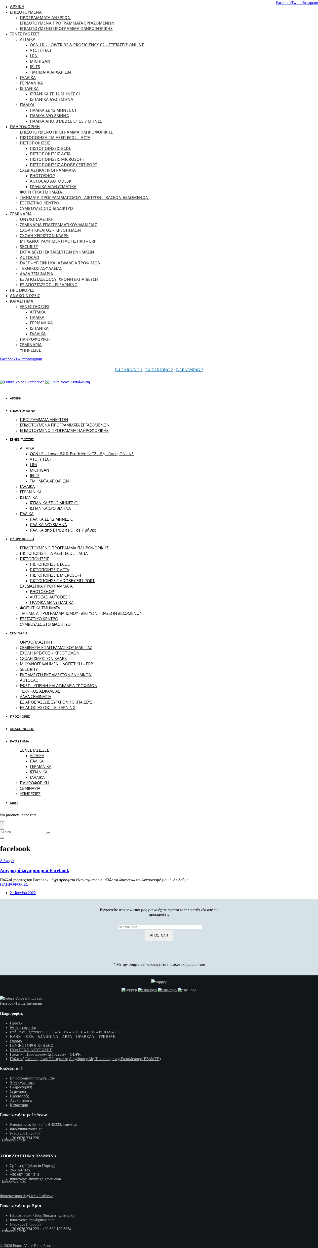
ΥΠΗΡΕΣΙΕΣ (30, 350)
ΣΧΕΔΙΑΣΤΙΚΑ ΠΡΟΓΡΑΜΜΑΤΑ (48, 170)
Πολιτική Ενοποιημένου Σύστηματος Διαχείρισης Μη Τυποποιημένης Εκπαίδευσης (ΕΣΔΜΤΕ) (85, 1059)
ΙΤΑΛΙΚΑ (27, 105)
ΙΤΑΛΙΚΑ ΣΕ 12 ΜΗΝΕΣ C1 (53, 110)
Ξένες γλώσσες (22, 1082)
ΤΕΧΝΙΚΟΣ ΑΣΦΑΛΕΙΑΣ (41, 268)
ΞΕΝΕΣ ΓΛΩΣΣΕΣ (25, 34)
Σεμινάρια (18, 1091)
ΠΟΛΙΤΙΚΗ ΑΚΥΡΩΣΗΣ (31, 1050)
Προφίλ (16, 1023)
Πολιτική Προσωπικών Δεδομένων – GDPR (45, 1054)
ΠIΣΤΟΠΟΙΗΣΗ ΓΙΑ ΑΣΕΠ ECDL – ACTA (55, 137)
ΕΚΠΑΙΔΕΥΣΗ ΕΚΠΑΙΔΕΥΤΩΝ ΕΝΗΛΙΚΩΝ (57, 252)
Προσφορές (19, 1096)
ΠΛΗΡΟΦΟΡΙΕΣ (14, 884)
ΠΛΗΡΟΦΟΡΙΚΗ (25, 126)
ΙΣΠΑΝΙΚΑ (29, 88)
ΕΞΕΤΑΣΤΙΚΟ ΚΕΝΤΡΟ (39, 203)
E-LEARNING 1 (129, 370)
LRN (34, 55)
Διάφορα (7, 861)
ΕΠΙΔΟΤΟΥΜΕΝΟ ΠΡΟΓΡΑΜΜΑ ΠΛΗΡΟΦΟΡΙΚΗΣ (66, 28)
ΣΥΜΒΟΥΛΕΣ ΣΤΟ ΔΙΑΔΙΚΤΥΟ (46, 208)
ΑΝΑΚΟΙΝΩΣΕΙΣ (25, 295)
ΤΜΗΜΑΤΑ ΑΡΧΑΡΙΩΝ (50, 72)
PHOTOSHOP (42, 175)
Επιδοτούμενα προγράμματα (32, 1078)
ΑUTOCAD (29, 257)
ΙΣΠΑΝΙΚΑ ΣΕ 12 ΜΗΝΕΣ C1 (55, 94)
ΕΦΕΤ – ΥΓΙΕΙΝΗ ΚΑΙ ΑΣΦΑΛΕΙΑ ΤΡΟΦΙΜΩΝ (60, 263)
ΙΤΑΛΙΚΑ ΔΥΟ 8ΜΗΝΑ (49, 115)
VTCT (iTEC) (40, 50)
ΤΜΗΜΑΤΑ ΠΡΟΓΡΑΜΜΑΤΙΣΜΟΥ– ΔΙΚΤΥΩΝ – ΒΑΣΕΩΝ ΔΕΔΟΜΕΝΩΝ (84, 197)
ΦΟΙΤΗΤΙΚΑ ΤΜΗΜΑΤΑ (41, 192)
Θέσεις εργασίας (23, 1027)
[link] (283, 2)
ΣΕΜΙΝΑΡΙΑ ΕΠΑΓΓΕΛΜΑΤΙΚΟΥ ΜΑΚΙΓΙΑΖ (58, 224)
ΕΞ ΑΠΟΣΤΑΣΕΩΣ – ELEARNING (49, 284)
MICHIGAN (40, 61)
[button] (15, 803)
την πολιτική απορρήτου (186, 964)
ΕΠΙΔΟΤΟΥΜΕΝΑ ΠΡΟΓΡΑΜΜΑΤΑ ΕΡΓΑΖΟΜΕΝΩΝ (67, 23)
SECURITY (29, 246)
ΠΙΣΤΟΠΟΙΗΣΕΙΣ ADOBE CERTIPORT (63, 165)
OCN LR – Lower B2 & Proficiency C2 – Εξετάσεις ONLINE (87, 45)
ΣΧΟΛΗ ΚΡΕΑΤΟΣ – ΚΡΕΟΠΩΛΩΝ (50, 230)
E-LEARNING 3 (189, 370)
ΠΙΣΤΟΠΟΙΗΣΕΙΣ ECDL (50, 148)
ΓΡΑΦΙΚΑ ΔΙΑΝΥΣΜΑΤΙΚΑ (53, 186)
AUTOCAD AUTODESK (50, 181)
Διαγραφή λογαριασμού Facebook (34, 870)
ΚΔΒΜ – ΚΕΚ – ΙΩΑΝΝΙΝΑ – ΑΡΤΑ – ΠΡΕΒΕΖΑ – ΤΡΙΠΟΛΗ (63, 1036)
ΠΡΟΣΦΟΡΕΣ (22, 290)
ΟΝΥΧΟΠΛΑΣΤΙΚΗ (37, 219)
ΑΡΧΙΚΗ (17, 6)
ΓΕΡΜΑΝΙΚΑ (31, 83)
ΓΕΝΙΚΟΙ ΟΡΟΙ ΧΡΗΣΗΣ (31, 1045)
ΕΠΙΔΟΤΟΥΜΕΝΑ (26, 12)
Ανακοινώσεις (21, 1100)
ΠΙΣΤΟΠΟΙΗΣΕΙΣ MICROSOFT (57, 159)
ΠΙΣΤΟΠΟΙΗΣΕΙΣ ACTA (50, 154)
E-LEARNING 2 (159, 370)
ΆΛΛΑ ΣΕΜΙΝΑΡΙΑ (36, 274)
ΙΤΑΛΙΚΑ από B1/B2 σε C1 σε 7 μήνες (66, 121)
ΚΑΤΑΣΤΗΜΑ (21, 301)
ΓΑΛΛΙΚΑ (28, 77)
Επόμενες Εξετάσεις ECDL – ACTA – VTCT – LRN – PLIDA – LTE (66, 1032)
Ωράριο (16, 1041)
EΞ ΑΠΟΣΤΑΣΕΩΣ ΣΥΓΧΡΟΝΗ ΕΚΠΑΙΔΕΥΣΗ (59, 279)
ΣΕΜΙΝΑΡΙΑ (21, 214)
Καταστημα (19, 1105)
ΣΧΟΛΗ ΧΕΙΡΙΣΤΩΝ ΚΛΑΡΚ (44, 235)
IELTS (35, 66)
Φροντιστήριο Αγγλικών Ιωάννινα (26, 1196)
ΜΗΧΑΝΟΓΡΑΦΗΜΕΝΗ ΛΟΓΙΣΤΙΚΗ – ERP (58, 241)
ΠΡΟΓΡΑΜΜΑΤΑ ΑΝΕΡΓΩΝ (45, 17)
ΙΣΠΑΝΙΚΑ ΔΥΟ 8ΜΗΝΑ (51, 99)
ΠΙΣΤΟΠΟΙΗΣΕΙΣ (35, 143)
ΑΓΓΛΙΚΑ (28, 39)
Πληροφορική (21, 1087)
